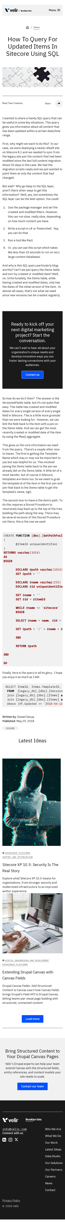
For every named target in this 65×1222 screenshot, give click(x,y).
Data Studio (52, 1156)
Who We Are (53, 1129)
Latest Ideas (53, 1149)
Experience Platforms (17, 853)
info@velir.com (14, 1129)
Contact (50, 1190)
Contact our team (32, 1086)
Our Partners (53, 1170)
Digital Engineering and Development (27, 960)
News (48, 1183)
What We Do (53, 1136)
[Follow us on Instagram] (10, 1140)
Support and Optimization (17, 857)
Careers (50, 1176)
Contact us (32, 374)
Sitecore (10, 728)
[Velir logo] (11, 10)
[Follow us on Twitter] (16, 1140)
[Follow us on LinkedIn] (4, 1140)
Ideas (36, 27)
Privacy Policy (11, 1200)
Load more (33, 1019)
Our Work (51, 1142)
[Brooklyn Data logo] (25, 11)
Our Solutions (54, 1163)
